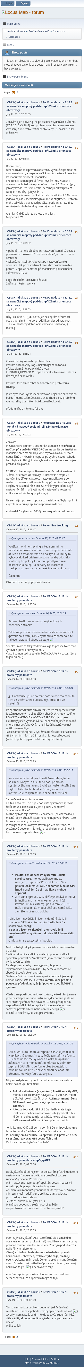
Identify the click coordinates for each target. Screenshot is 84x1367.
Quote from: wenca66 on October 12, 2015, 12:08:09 (39, 863)
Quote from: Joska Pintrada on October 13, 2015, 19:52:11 (42, 770)
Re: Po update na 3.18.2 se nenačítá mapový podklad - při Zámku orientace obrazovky (39, 106)
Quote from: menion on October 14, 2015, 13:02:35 (38, 613)
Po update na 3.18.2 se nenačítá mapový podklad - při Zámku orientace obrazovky (38, 426)
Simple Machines (51, 1363)
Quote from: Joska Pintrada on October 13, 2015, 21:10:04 (42, 688)
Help (26, 1359)
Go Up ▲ (55, 1359)
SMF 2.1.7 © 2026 (33, 1363)
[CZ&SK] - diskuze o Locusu (23, 102)
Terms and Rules (40, 1359)
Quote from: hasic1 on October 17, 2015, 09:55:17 (38, 538)
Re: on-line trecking (55, 525)
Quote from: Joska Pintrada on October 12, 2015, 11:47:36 (42, 1043)
